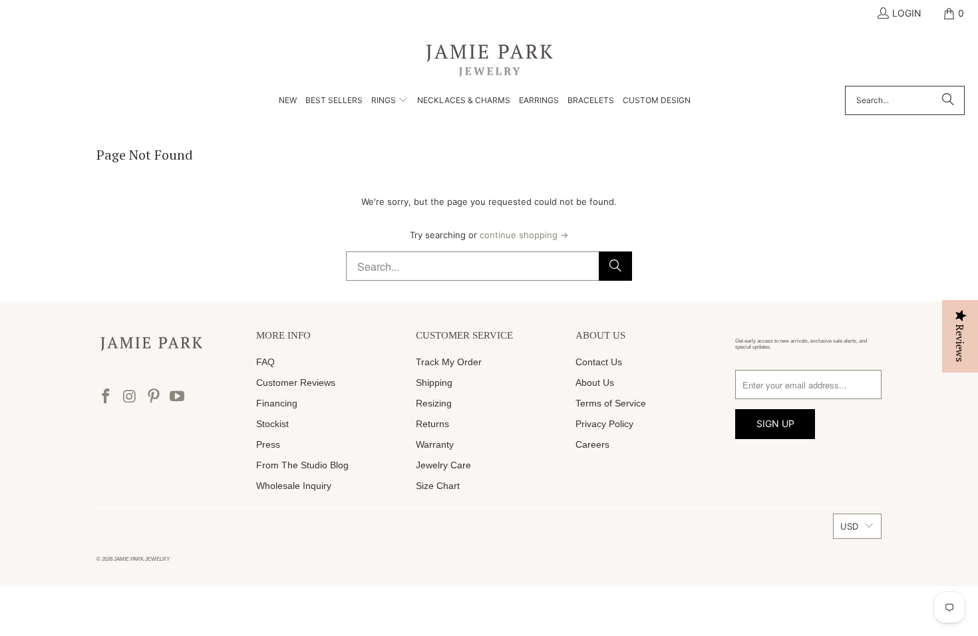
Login (906, 13)
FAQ (265, 362)
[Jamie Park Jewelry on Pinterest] (154, 397)
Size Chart (438, 485)
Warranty (435, 444)
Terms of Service (610, 403)
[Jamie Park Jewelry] (489, 59)
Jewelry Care (443, 465)
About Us (594, 382)
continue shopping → (524, 235)
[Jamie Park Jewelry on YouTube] (178, 397)
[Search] (948, 100)
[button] (389, 101)
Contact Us (598, 362)
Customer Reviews (295, 382)
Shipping (434, 382)
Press (268, 444)
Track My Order (449, 362)
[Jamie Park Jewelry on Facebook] (106, 397)
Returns (432, 423)
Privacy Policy (604, 423)
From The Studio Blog (302, 465)
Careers (592, 444)
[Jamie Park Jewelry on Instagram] (130, 397)
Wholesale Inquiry (293, 485)
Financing (276, 403)
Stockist (272, 423)
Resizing (434, 403)
